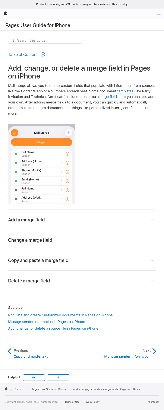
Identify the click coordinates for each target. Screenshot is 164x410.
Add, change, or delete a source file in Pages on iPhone (53, 328)
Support (19, 389)
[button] (26, 54)
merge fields (108, 97)
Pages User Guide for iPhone (37, 25)
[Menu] (159, 14)
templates (125, 91)
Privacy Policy (92, 401)
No (58, 377)
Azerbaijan (153, 401)
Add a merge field (26, 219)
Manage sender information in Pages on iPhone (46, 322)
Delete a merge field (29, 281)
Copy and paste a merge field (38, 260)
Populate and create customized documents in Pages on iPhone (60, 315)
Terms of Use (72, 401)
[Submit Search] (12, 40)
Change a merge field (30, 240)
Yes (34, 377)
